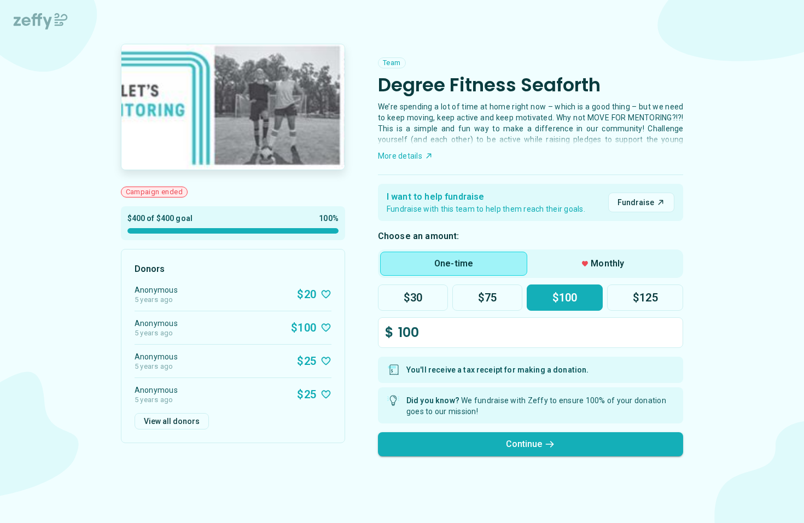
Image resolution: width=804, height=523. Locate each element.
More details (400, 156)
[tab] (453, 264)
